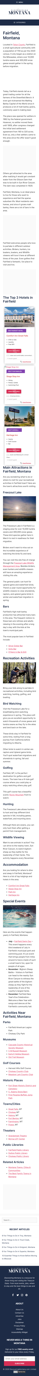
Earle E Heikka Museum (18, 1054)
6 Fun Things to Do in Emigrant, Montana (18, 1247)
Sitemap (19, 1329)
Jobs (20, 1319)
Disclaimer (19, 1322)
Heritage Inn (12, 435)
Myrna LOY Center (16, 1139)
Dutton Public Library (18, 1153)
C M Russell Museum (17, 1051)
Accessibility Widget (19, 1332)
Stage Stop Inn (13, 376)
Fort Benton (13, 1118)
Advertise (19, 1316)
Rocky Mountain (16, 795)
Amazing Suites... (15, 396)
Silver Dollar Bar (15, 646)
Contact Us (19, 1313)
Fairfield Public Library (18, 1150)
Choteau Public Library (18, 1156)
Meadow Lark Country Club (20, 1074)
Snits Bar (12, 649)
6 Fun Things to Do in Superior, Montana (18, 1251)
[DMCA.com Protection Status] (20, 1372)
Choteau (12, 1112)
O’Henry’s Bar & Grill (17, 652)
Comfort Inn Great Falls (17, 336)
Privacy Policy (19, 1326)
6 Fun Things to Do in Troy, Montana (16, 1236)
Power (11, 1124)
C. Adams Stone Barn (17, 1092)
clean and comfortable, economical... (21, 355)
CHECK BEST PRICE (14, 351)
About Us (19, 1310)
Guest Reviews (27, 361)
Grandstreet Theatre (17, 1136)
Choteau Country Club (18, 1071)
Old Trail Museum (16, 1057)
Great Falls (13, 1109)
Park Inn (12, 892)
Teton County (19, 44)
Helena (11, 1115)
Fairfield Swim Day (22, 941)
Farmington (13, 1121)
